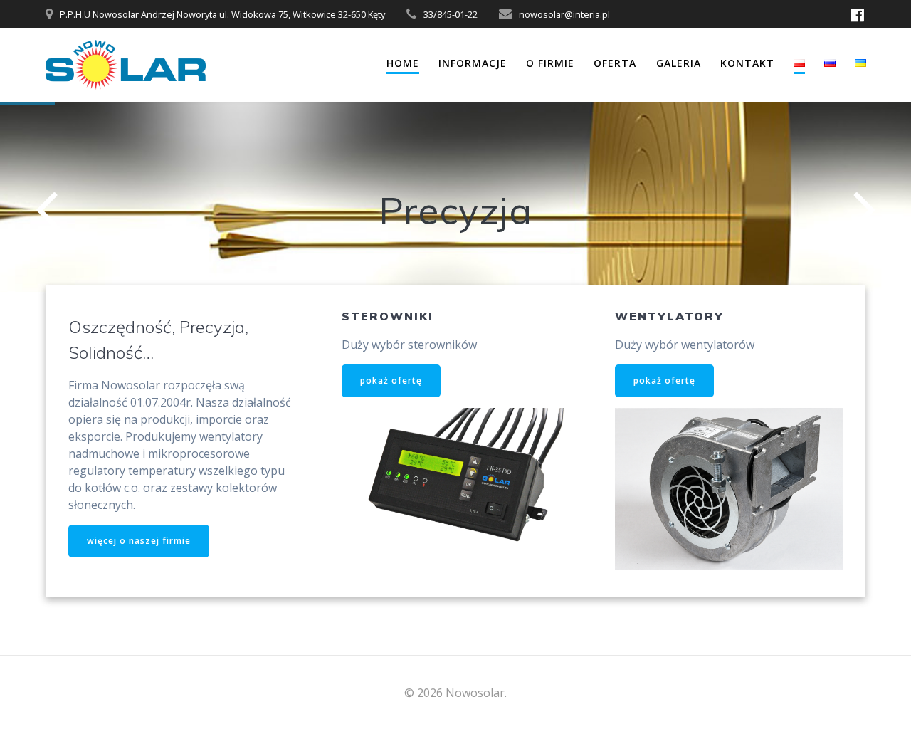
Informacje (472, 63)
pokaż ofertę (391, 380)
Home (402, 63)
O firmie (550, 63)
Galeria (678, 63)
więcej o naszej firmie (139, 541)
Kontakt (747, 63)
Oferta (615, 63)
